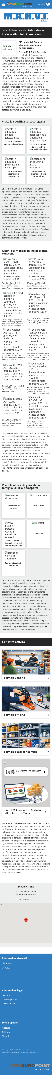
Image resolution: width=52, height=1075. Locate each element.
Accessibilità (9, 1003)
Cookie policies (10, 999)
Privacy (6, 995)
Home (5, 30)
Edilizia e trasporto (18, 30)
